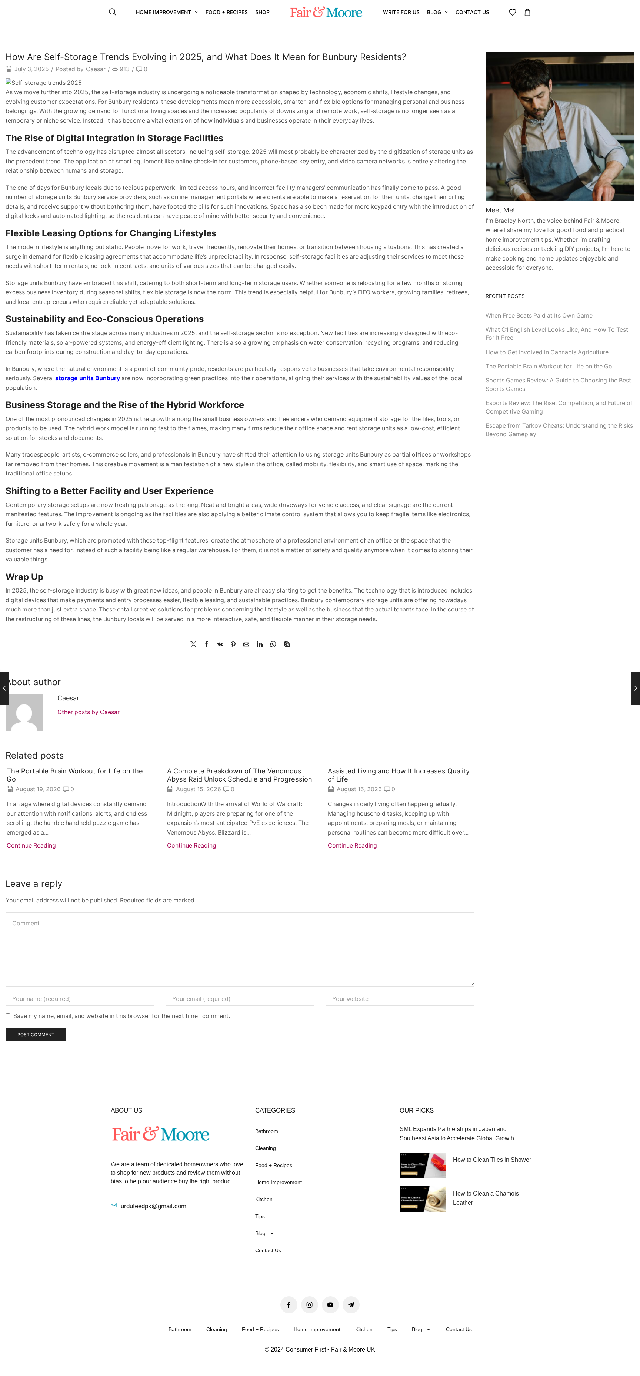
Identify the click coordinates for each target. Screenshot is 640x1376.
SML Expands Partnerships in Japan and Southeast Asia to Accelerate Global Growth (457, 1133)
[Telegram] (351, 1304)
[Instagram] (309, 1304)
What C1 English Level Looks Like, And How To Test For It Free (557, 334)
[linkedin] (259, 645)
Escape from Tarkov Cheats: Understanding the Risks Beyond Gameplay (559, 430)
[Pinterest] (233, 645)
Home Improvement (278, 1182)
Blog (260, 1233)
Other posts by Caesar (88, 712)
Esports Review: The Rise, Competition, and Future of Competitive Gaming (559, 407)
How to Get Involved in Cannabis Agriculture (547, 352)
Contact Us (268, 1250)
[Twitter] (195, 645)
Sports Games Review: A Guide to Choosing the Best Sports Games (558, 384)
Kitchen (264, 1199)
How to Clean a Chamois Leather (486, 1198)
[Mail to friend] (246, 645)
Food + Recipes (273, 1165)
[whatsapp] (273, 645)
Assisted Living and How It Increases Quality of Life (399, 775)
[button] (112, 12)
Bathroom (266, 1131)
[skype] (285, 645)
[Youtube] (330, 1304)
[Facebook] (206, 645)
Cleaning (265, 1148)
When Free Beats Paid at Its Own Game (539, 315)
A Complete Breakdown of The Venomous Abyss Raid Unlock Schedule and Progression (239, 775)
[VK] (220, 645)
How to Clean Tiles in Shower (492, 1160)
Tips (260, 1216)
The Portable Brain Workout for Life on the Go (75, 775)
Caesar (96, 69)
